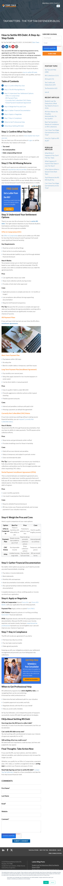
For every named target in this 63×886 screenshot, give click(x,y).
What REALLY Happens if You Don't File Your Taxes (52, 155)
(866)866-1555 (47, 3)
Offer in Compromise (12, 96)
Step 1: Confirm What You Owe (14, 86)
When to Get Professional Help (14, 122)
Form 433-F (5, 615)
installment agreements (10, 323)
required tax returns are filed (17, 169)
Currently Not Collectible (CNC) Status (18, 100)
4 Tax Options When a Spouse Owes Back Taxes (52, 171)
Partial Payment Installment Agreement (18, 103)
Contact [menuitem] (3, 867)
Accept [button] (46, 882)
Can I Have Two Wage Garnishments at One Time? (52, 132)
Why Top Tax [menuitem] (44, 850)
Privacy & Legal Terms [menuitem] (10, 867)
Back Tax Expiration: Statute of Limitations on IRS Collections (52, 124)
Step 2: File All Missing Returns (14, 89)
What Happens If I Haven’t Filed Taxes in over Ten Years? (52, 163)
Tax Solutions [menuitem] (33, 850)
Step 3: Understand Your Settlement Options (18, 93)
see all (47, 92)
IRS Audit (49, 79)
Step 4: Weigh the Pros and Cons (15, 106)
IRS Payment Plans (11, 98)
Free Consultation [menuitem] (55, 853)
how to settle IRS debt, (30, 72)
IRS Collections (52, 75)
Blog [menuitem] (59, 850)
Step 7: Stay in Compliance (13, 118)
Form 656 (25, 602)
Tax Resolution (51, 88)
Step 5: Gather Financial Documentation (17, 110)
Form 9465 (31, 608)
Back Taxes (35, 42)
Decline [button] (52, 882)
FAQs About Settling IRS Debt (14, 126)
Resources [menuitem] (52, 850)
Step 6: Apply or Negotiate (13, 114)
